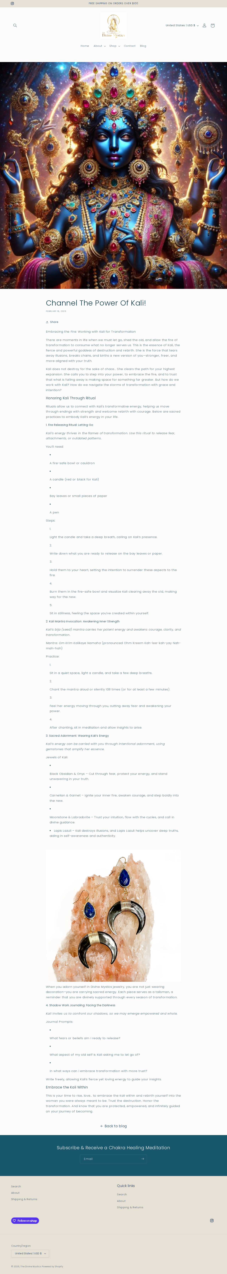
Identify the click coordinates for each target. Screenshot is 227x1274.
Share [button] (54, 322)
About (15, 1193)
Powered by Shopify (52, 1266)
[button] (15, 25)
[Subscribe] (143, 1159)
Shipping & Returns (24, 1199)
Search (16, 1186)
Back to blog (116, 1126)
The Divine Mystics (31, 1266)
